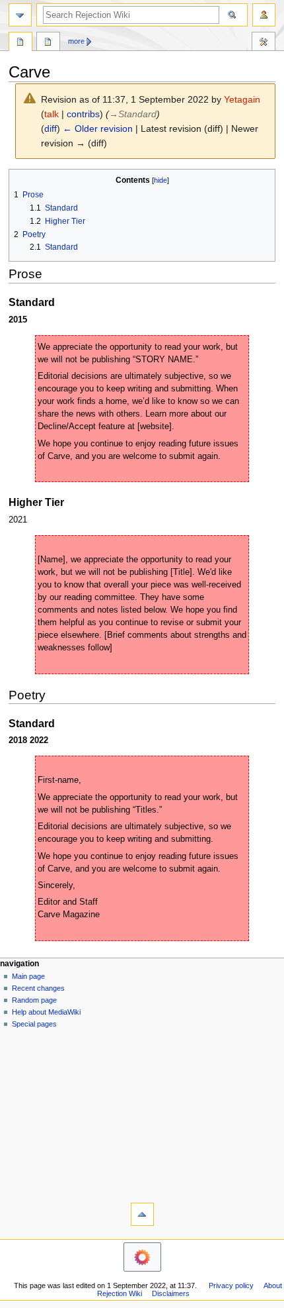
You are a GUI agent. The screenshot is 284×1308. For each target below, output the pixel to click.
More (76, 41)
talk (51, 114)
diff (50, 128)
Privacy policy (231, 1285)
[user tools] (263, 14)
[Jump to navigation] (20, 14)
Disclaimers (171, 1293)
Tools (263, 43)
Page (20, 43)
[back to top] (142, 1214)
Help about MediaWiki (46, 1012)
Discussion (48, 43)
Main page (28, 976)
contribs (83, 114)
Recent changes (38, 988)
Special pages (34, 1024)
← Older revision (98, 128)
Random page (34, 1000)
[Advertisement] (142, 1113)
